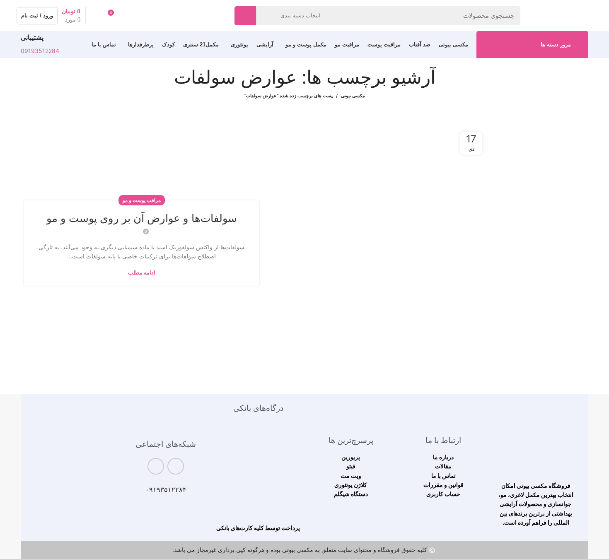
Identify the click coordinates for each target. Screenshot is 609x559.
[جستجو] (245, 15)
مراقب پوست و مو (142, 200)
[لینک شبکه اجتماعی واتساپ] (175, 466)
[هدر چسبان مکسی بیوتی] (536, 439)
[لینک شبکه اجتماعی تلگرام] (155, 466)
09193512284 (40, 50)
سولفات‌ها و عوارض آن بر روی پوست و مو (141, 218)
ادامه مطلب (141, 272)
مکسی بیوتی (353, 96)
